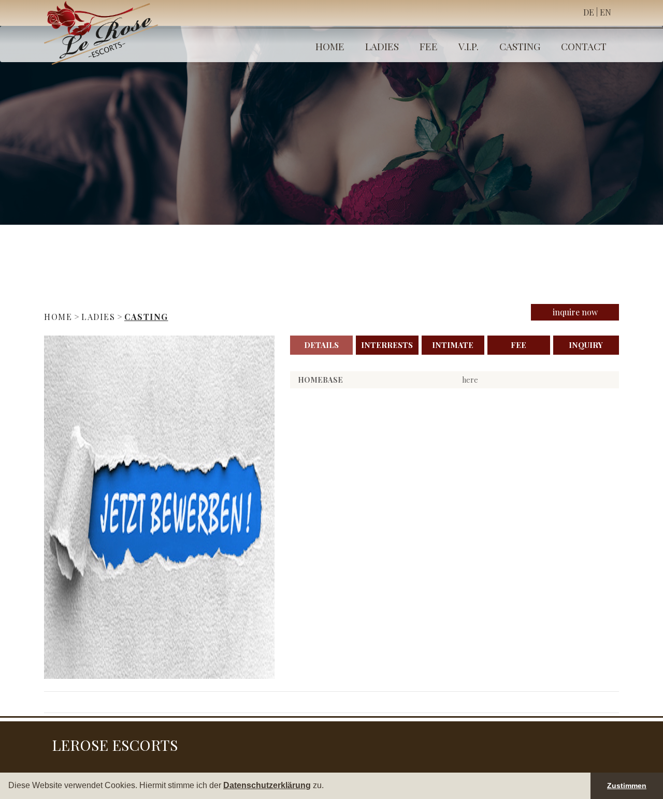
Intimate (452, 345)
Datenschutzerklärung (267, 785)
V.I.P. (468, 46)
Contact (584, 46)
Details (321, 345)
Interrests (387, 345)
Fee (429, 46)
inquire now (575, 312)
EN (605, 12)
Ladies (382, 46)
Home (329, 46)
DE (588, 12)
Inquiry (586, 345)
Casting (519, 46)
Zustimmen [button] (626, 785)
